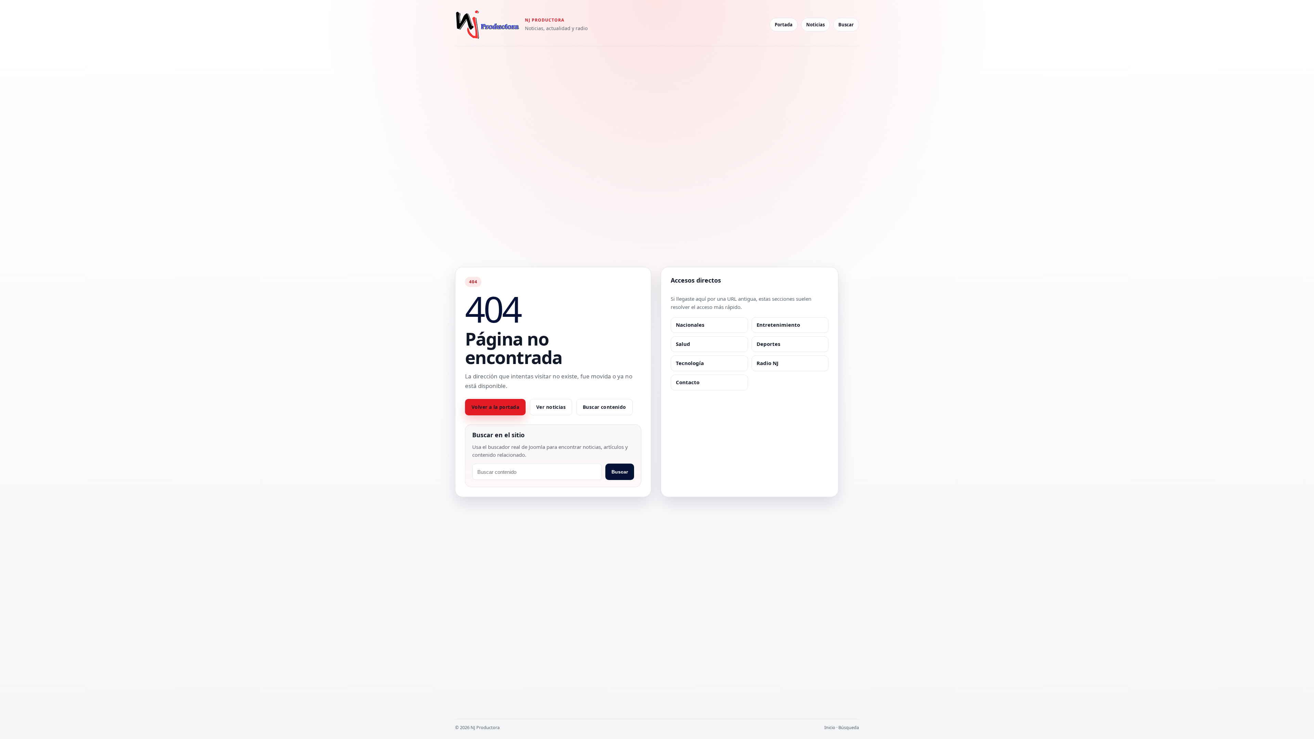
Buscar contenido (604, 407)
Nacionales (690, 324)
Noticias (815, 25)
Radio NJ (767, 363)
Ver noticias (551, 407)
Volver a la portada (495, 407)
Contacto (687, 382)
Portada (784, 25)
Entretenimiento (778, 324)
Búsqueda (848, 727)
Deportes (768, 343)
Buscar (846, 25)
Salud (683, 343)
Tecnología (690, 363)
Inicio (829, 727)
